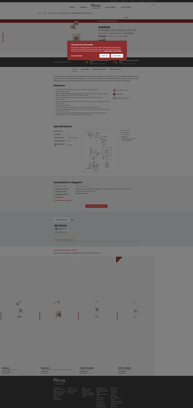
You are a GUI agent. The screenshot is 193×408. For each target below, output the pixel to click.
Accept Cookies (117, 55)
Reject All (104, 55)
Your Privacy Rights (76, 55)
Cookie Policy (108, 51)
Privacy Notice (117, 51)
